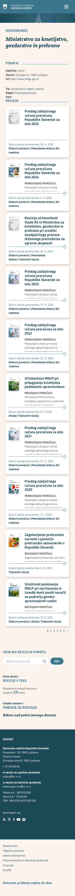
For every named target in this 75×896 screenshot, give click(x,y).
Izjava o (14, 855)
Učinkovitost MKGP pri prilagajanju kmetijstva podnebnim (45, 382)
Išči (56, 661)
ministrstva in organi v (27, 89)
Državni (19, 148)
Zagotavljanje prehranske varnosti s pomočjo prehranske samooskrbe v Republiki (45, 541)
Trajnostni (29, 259)
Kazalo (10, 846)
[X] (9, 819)
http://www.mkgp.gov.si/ (25, 79)
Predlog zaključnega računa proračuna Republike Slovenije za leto (42, 117)
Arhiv (10, 676)
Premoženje (42, 148)
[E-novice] (24, 819)
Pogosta (13, 850)
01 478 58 (12, 766)
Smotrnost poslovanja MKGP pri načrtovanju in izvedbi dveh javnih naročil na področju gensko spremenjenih (45, 592)
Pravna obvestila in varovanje (25, 860)
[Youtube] (18, 819)
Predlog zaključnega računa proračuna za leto (44, 329)
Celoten (12, 703)
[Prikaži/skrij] (64, 193)
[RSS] (4, 819)
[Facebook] (14, 819)
